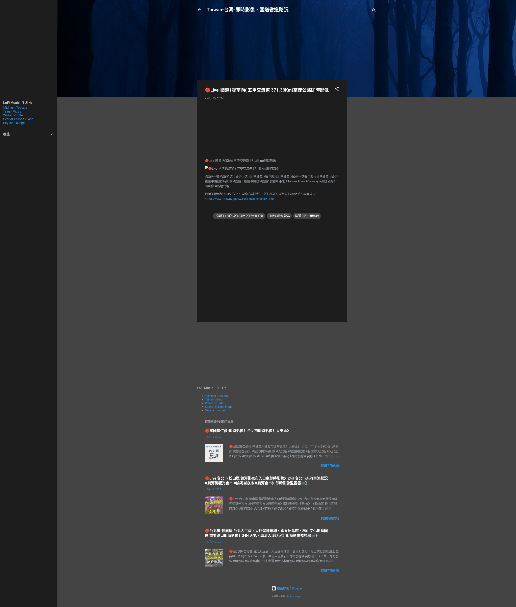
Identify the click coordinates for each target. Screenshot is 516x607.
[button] (336, 89)
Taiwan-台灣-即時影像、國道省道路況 (248, 10)
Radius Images (294, 596)
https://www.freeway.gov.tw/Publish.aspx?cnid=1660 (239, 199)
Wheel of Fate (214, 403)
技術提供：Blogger (289, 588)
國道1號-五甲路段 (307, 216)
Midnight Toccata (216, 396)
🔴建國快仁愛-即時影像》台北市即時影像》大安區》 (248, 431)
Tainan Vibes (213, 399)
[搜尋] (373, 11)
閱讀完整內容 (330, 466)
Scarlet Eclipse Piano (219, 407)
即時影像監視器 (279, 216)
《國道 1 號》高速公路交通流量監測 (239, 216)
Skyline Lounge (215, 410)
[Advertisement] (363, 81)
